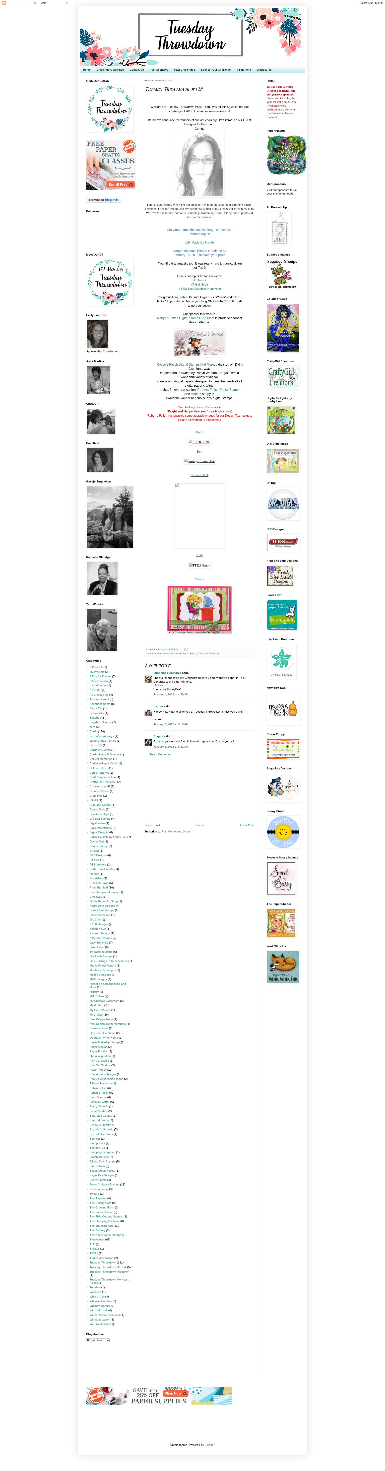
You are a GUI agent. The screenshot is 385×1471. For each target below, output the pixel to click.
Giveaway (96, 896)
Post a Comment (160, 754)
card (92, 726)
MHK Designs (98, 979)
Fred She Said (99, 887)
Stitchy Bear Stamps (102, 1161)
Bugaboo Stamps (100, 722)
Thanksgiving (98, 1198)
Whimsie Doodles (101, 1301)
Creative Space (99, 791)
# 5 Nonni (199, 280)
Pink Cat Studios (100, 1065)
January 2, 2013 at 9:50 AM (170, 724)
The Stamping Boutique (105, 1221)
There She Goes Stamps (105, 1234)
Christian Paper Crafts (104, 763)
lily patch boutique (101, 951)
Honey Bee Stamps (102, 910)
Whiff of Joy (97, 1296)
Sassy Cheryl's (99, 1106)
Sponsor (95, 1138)
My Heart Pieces (100, 1010)
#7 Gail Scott (199, 284)
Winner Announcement (104, 1315)
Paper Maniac (98, 1046)
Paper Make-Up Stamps (105, 1042)
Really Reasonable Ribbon (106, 1078)
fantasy (94, 873)
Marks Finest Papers (103, 965)
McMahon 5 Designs (103, 970)
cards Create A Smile (103, 740)
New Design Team (101, 1019)
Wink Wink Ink (98, 1310)
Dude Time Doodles (102, 869)
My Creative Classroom (104, 1000)
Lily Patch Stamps (101, 956)
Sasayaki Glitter (99, 1101)
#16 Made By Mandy (199, 242)
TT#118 (94, 1248)
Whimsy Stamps (100, 1305)
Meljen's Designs (100, 974)
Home (87, 69)
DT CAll (94, 859)
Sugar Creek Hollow (102, 1170)
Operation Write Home (104, 1037)
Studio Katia (97, 1166)
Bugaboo (95, 717)
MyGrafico (96, 1014)
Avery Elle (96, 708)
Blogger (209, 1444)
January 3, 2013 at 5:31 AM (170, 746)
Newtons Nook (99, 1028)
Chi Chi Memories (101, 758)
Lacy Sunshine (99, 942)
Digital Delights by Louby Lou (108, 836)
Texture (94, 1193)
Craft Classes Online (103, 777)
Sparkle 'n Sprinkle (101, 1129)
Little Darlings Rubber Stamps (109, 961)
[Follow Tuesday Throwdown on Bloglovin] (103, 202)
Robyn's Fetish (188, 653)
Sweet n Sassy (99, 1189)
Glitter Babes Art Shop (104, 901)
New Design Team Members (108, 1023)
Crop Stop (96, 795)
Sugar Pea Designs (102, 1175)
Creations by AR (100, 786)
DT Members (98, 864)
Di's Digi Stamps (100, 818)
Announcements (100, 703)
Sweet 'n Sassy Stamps (104, 1184)
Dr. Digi (94, 850)
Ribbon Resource (101, 1083)
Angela (158, 736)
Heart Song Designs (102, 905)
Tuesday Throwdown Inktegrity (109, 1271)
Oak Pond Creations (102, 1033)
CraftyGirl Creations (102, 781)
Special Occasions (101, 1134)
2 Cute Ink (96, 667)
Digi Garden (97, 823)
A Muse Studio (99, 681)
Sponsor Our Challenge (216, 69)
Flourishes (96, 878)
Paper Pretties (99, 1051)
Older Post (247, 825)
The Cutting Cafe (100, 1202)
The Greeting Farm (102, 1207)
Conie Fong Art (99, 772)
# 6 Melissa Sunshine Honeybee (199, 288)
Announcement (162, 653)
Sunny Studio (98, 1179)
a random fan (98, 685)
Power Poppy (98, 1069)
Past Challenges (184, 69)
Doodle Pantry (99, 846)
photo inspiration (100, 1056)
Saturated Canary (101, 1115)
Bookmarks (97, 713)
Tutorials (95, 1287)
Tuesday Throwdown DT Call (108, 1267)
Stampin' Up (97, 1147)
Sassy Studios (98, 1111)
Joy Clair (95, 919)
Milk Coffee (97, 996)
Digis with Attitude (101, 827)
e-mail (212, 251)
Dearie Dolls (97, 809)
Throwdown (97, 1239)
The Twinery (97, 1230)
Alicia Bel (95, 690)
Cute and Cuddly (100, 804)
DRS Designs (98, 855)
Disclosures (264, 69)
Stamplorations (99, 1156)
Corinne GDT (200, 475)
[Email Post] (185, 649)
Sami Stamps (98, 1097)
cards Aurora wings (102, 736)
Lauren (158, 706)
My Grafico (96, 1005)
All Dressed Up (99, 694)
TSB (92, 1244)
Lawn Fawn (97, 947)
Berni (199, 432)
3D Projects (97, 671)
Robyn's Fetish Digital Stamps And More (185, 318)
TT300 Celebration (101, 1257)
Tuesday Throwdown (208, 653)
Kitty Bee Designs (101, 938)
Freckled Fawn (99, 882)
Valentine (95, 1292)
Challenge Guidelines (110, 69)
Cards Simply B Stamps (105, 754)
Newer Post (152, 825)
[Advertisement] (199, 790)
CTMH (94, 800)
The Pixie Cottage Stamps (106, 1216)
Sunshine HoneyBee (167, 672)
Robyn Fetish (98, 1088)
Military (94, 991)
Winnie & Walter (100, 1319)
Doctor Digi (97, 841)
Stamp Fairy (97, 1143)
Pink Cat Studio (99, 1060)
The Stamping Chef (102, 1225)
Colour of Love (99, 768)
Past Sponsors (159, 69)
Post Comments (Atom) (176, 831)
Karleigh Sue (98, 928)
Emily (199, 555)
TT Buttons (244, 69)
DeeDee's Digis (99, 814)
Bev (199, 451)
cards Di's (96, 745)
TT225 (94, 1253)
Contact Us (137, 69)
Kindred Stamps (100, 933)
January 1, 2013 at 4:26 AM (170, 694)
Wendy (199, 579)
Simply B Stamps (100, 1124)
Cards (175, 653)
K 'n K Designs (99, 924)
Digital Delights (99, 832)
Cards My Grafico (101, 749)
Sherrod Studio (99, 1120)
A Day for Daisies (100, 676)
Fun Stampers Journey (104, 892)
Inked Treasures (100, 914)
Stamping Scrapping (102, 1152)
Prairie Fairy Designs (103, 1074)
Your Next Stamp (100, 1324)
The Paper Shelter (101, 1212)
